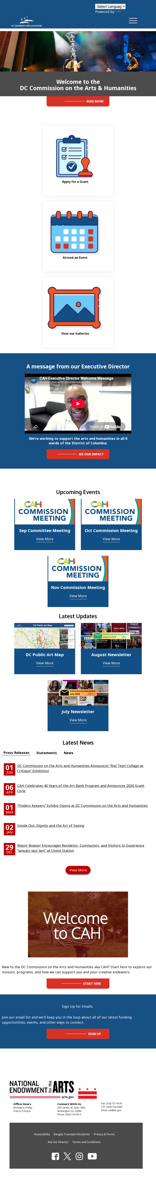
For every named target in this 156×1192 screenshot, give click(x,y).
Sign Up (94, 1034)
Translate (130, 11)
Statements (46, 753)
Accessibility (42, 1134)
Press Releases (16, 752)
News (68, 753)
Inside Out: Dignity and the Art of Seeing (50, 825)
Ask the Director (58, 1142)
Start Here (92, 984)
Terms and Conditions (86, 1142)
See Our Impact (91, 454)
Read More (95, 101)
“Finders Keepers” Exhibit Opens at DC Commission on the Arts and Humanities (82, 805)
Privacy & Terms (104, 1134)
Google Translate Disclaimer (72, 1134)
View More (44, 539)
